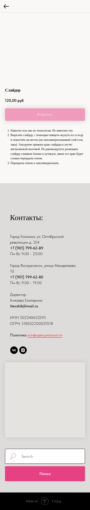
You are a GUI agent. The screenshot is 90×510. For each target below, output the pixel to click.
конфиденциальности (45, 335)
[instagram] (23, 350)
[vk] (14, 350)
